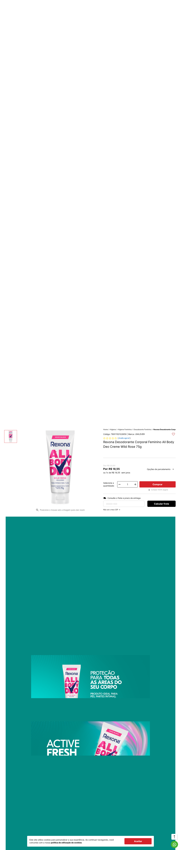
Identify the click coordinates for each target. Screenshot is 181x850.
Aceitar (138, 841)
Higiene (113, 429)
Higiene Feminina (125, 429)
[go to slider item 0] (10, 436)
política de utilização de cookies (66, 842)
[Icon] (174, 844)
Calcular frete (161, 503)
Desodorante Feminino (142, 429)
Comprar (157, 484)
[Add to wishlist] (173, 434)
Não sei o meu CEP (110, 510)
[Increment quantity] (135, 484)
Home (105, 429)
